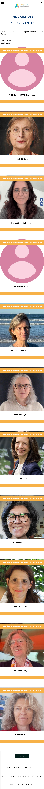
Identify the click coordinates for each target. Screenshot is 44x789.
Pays (36, 32)
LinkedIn (19, 785)
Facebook (29, 785)
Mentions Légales (15, 768)
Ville (13, 32)
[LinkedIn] (41, 204)
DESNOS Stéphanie (22, 415)
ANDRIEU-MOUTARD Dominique (22, 95)
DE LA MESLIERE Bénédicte (22, 351)
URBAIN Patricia (22, 735)
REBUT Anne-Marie (22, 607)
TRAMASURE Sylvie (22, 671)
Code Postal (3, 33)
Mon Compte (23, 776)
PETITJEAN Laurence (22, 543)
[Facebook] (41, 200)
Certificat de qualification (6, 41)
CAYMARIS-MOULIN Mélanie (22, 223)
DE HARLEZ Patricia (22, 287)
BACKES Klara (22, 159)
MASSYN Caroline (22, 479)
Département (28, 32)
